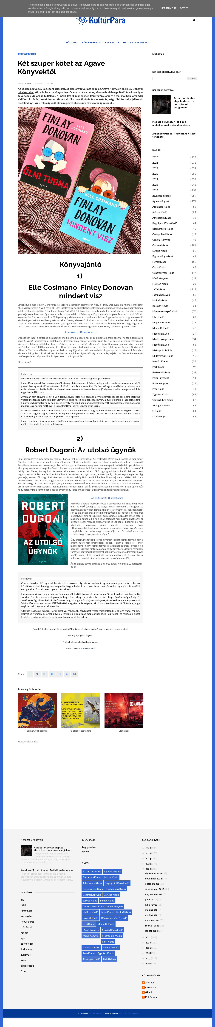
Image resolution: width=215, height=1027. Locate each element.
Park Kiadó (158, 366)
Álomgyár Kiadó (161, 405)
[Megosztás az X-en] (37, 674)
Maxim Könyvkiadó (163, 339)
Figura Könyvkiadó (162, 256)
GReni (148, 992)
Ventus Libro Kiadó (162, 399)
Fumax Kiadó (159, 261)
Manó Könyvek (160, 333)
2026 (155, 190)
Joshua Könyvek (161, 294)
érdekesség (27, 966)
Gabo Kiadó (158, 267)
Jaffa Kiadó (158, 289)
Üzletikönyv (159, 416)
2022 (155, 168)
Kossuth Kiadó (160, 305)
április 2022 (151, 915)
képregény (27, 916)
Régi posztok (89, 847)
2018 (148, 953)
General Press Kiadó (163, 272)
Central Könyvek (161, 239)
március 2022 (152, 920)
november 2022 (153, 878)
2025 (155, 184)
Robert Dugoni (27, 54)
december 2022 (153, 873)
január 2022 (151, 931)
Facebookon (89, 648)
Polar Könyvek (160, 383)
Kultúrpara (151, 997)
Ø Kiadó (156, 410)
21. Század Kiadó (161, 195)
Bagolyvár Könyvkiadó (164, 223)
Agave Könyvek (160, 201)
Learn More (168, 8)
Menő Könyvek (160, 344)
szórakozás (27, 944)
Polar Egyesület (160, 377)
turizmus (26, 955)
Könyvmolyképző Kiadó (165, 311)
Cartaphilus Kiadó (162, 234)
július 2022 (151, 899)
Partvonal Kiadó (161, 372)
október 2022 (152, 884)
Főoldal (72, 42)
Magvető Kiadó (160, 327)
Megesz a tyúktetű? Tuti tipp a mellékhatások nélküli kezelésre (171, 123)
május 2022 (151, 910)
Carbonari (28, 83)
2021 (155, 162)
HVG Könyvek (160, 278)
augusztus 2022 (153, 894)
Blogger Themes (129, 1013)
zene (23, 960)
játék (24, 905)
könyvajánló (27, 922)
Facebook (112, 42)
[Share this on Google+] (45, 674)
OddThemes (96, 1013)
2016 (148, 963)
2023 (155, 173)
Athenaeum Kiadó (162, 217)
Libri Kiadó (158, 316)
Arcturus (149, 982)
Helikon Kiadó (160, 283)
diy (22, 899)
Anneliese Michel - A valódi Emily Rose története (174, 135)
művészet (26, 927)
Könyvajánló (91, 42)
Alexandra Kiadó (161, 206)
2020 (155, 157)
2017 (148, 958)
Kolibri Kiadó (159, 300)
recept (24, 933)
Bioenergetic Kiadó (162, 228)
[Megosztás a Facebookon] (30, 674)
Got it (184, 8)
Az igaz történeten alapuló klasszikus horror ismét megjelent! (184, 103)
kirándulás (26, 910)
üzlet (24, 971)
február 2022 (152, 925)
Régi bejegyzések (135, 42)
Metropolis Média (162, 350)
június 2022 (151, 905)
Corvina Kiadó (160, 245)
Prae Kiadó (158, 388)
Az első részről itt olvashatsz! (80, 331)
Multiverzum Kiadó (162, 355)
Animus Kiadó (159, 212)
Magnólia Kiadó (161, 322)
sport (24, 938)
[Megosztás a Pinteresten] (74, 674)
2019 (148, 948)
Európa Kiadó (159, 250)
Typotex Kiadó (160, 394)
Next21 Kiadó (160, 361)
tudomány (26, 949)
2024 (155, 179)
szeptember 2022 (154, 889)
